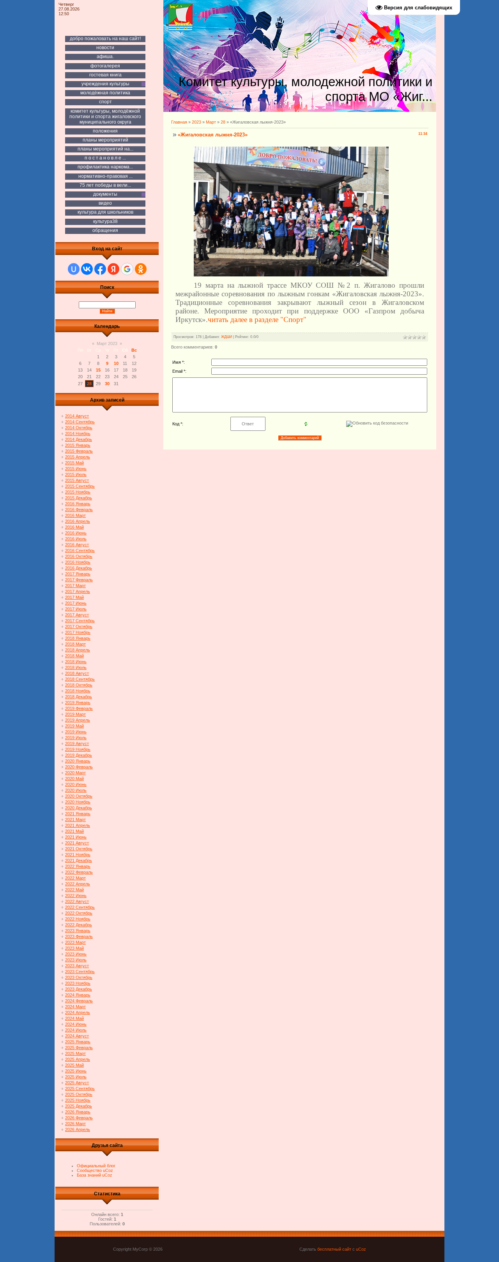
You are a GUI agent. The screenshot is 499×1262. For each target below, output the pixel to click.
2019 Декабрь (78, 755)
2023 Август (77, 965)
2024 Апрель (77, 1012)
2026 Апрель (77, 1129)
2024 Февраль (79, 1000)
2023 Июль (76, 960)
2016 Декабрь (78, 568)
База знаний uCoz (94, 1175)
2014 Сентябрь (80, 421)
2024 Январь (77, 995)
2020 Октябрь (78, 796)
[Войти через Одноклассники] (141, 269)
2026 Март (75, 1123)
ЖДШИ (226, 337)
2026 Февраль (79, 1117)
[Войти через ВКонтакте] (87, 269)
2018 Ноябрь (77, 691)
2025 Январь (77, 1041)
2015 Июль (76, 474)
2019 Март (75, 714)
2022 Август (77, 901)
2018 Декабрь (78, 696)
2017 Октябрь (78, 626)
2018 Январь (77, 638)
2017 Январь (77, 574)
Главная (179, 122)
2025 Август (77, 1082)
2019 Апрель (77, 720)
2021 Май (74, 831)
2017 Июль (76, 609)
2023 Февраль (79, 936)
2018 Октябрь (78, 685)
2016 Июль (76, 538)
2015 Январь (77, 445)
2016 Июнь (76, 533)
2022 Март (75, 878)
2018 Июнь (76, 661)
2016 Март (75, 515)
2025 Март (75, 1053)
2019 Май (74, 726)
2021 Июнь (76, 837)
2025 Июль (76, 1076)
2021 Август (77, 843)
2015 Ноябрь (77, 492)
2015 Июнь (76, 468)
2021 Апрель (77, 825)
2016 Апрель (77, 521)
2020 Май (74, 778)
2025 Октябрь (78, 1094)
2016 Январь (77, 503)
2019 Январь (77, 702)
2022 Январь (77, 866)
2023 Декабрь (78, 989)
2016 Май (74, 527)
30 (107, 383)
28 (89, 383)
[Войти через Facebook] (100, 269)
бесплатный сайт (334, 1249)
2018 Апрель (77, 650)
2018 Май (74, 655)
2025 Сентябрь (80, 1088)
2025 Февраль (79, 1047)
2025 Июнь (76, 1071)
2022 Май (74, 889)
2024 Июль (76, 1030)
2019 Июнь (76, 731)
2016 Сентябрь (80, 550)
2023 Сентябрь (80, 971)
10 (116, 363)
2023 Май (74, 948)
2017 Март (75, 585)
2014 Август (77, 416)
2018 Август (77, 673)
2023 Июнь (76, 954)
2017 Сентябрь (80, 620)
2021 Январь (77, 813)
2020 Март (75, 772)
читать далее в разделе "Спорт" (257, 319)
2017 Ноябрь (77, 632)
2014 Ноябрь (77, 433)
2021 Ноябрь (77, 854)
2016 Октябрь (78, 556)
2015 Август (77, 480)
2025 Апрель (77, 1059)
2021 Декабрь (78, 860)
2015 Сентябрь (80, 486)
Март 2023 (107, 343)
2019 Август (77, 743)
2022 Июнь (76, 895)
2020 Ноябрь (77, 802)
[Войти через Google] (127, 269)
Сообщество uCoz (95, 1170)
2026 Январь (77, 1112)
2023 (196, 122)
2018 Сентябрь (80, 679)
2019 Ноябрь (77, 749)
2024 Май (74, 1018)
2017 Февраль (79, 579)
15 (98, 370)
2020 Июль (76, 790)
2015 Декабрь (78, 498)
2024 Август (77, 1036)
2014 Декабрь (78, 439)
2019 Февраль (79, 708)
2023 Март (75, 942)
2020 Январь (77, 761)
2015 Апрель (77, 457)
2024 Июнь (76, 1024)
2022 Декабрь (78, 924)
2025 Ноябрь (77, 1100)
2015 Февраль (79, 451)
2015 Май (74, 462)
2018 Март (75, 644)
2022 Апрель (77, 883)
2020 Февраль (79, 767)
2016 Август (77, 544)
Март (211, 122)
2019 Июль (76, 737)
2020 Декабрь (78, 807)
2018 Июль (76, 667)
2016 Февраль (79, 509)
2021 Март (75, 819)
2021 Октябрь (78, 848)
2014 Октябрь (78, 427)
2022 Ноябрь (77, 919)
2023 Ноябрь (77, 983)
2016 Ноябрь (77, 562)
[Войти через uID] (74, 269)
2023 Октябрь (78, 977)
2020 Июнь (76, 784)
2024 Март (75, 1006)
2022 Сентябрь (80, 907)
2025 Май (74, 1065)
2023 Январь (77, 930)
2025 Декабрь (78, 1106)
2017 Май (74, 597)
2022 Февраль (79, 872)
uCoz (361, 1249)
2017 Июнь (76, 603)
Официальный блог (96, 1165)
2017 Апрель (77, 591)
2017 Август (77, 614)
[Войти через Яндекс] (113, 269)
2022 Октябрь (78, 913)
